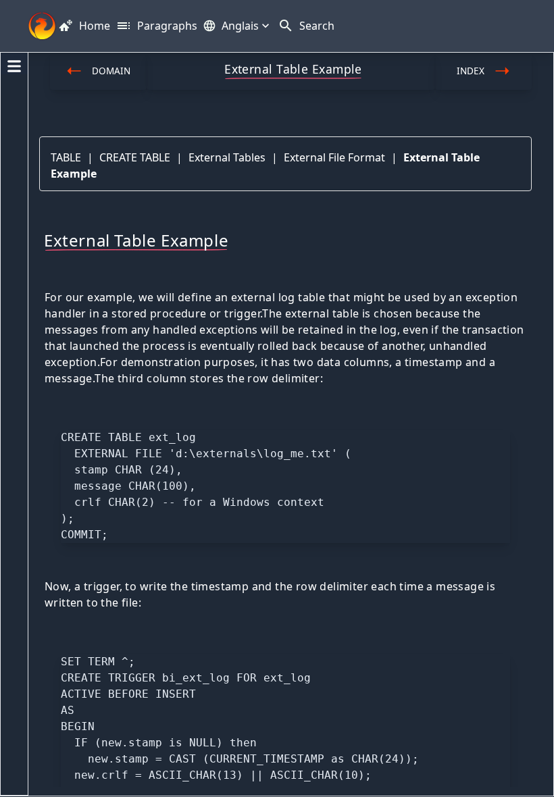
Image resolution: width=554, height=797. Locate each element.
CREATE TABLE (134, 157)
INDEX (470, 70)
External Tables (227, 157)
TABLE (66, 157)
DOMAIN (111, 70)
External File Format (334, 157)
